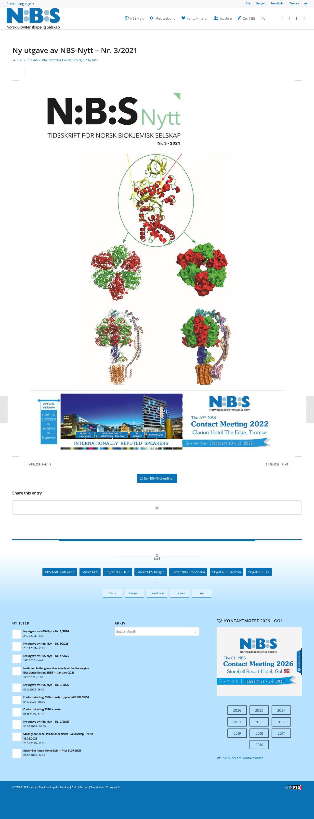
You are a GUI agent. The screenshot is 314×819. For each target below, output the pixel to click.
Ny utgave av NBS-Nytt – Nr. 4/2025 (46, 656)
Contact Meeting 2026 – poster (42, 709)
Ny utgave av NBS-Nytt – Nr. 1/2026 (45, 644)
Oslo (248, 3)
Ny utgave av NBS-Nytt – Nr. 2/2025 (46, 722)
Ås (306, 3)
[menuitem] (248, 3)
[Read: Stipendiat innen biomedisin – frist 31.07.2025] (16, 753)
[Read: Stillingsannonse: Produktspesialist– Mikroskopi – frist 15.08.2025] (16, 736)
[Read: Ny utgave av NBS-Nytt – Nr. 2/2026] (16, 634)
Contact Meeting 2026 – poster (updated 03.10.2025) (56, 697)
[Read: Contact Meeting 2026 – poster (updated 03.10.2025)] (16, 700)
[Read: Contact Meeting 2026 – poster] (16, 712)
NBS (95, 60)
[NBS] (38, 18)
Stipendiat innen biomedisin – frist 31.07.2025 (52, 751)
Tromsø (294, 3)
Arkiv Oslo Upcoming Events (52, 60)
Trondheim (277, 3)
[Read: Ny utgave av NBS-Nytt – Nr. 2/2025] (16, 724)
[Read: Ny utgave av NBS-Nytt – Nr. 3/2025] (16, 687)
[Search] (263, 18)
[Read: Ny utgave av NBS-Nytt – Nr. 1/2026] (16, 646)
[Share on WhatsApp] (157, 507)
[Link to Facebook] (282, 18)
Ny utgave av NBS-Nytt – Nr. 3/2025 (46, 685)
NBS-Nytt (78, 60)
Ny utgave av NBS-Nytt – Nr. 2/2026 (46, 631)
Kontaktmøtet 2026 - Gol (253, 621)
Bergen (260, 3)
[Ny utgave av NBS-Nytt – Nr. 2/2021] (4, 409)
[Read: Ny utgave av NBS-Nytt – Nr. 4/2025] (16, 658)
